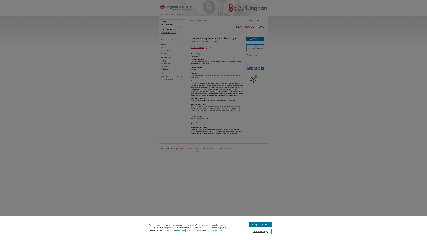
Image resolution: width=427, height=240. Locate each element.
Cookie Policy (218, 230)
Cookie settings (179, 230)
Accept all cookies (260, 224)
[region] (213, 228)
